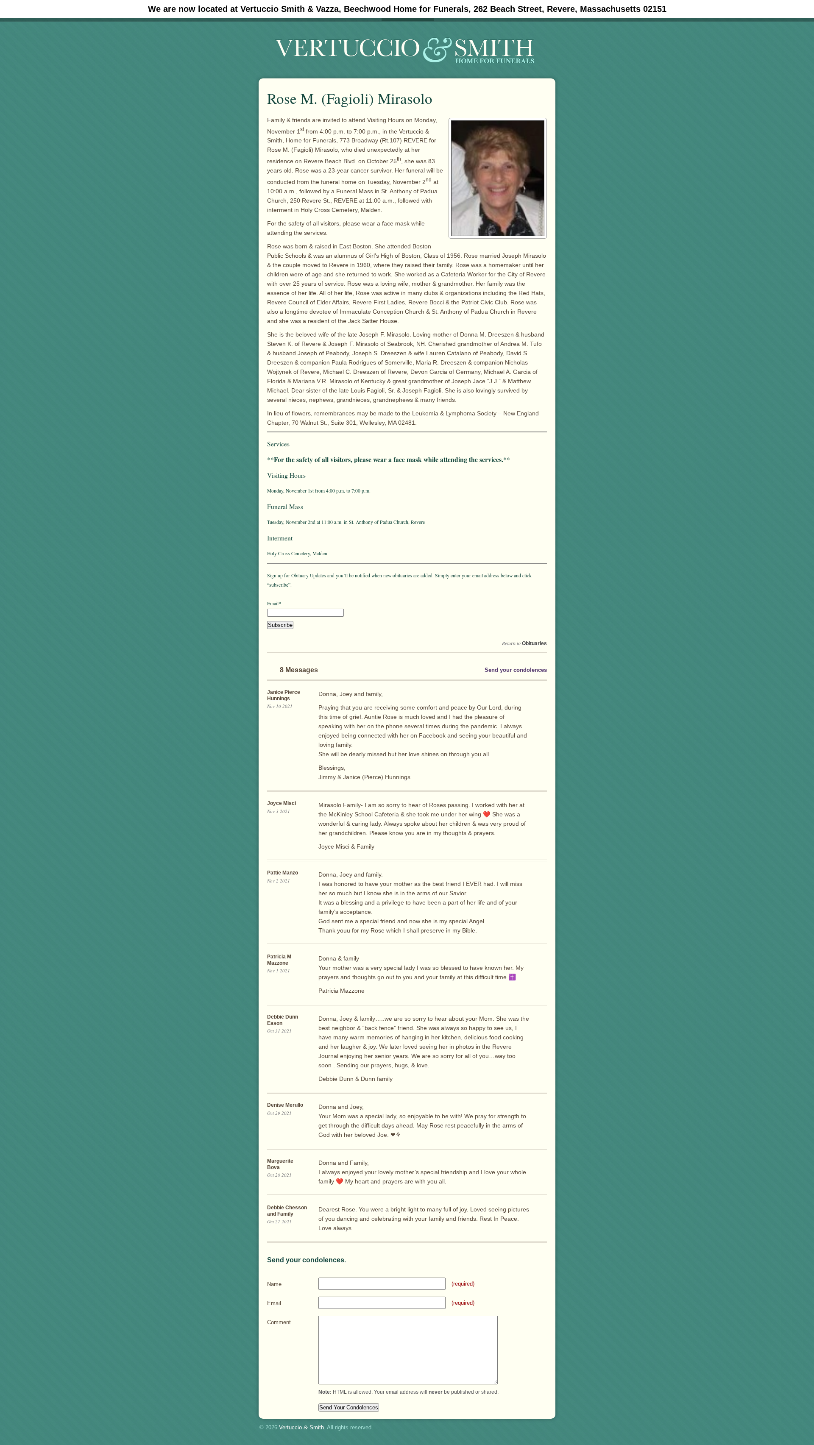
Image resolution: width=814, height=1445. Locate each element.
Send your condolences (516, 670)
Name (274, 1284)
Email (274, 1303)
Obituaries (534, 643)
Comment (279, 1322)
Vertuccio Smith (301, 1427)
